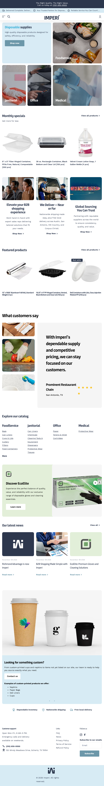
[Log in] (100, 17)
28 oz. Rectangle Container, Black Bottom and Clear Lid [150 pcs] (51, 162)
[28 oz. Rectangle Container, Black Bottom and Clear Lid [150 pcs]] (52, 142)
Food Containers (9, 449)
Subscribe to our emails (91, 740)
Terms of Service (63, 744)
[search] (8, 17)
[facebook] (84, 735)
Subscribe (90, 753)
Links (58, 728)
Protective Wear (35, 449)
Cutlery (5, 442)
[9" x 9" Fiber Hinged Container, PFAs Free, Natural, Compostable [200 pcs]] (18, 142)
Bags (4, 431)
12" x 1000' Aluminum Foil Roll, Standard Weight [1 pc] (18, 293)
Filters (5, 445)
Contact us (12, 676)
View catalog (3, 17)
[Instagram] (81, 734)
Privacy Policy (62, 740)
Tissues (31, 452)
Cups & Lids (7, 438)
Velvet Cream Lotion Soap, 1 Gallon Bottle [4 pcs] (83, 162)
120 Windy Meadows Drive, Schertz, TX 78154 (27, 750)
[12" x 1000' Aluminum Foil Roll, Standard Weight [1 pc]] (18, 270)
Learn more (15, 507)
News (58, 737)
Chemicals (32, 435)
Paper (55, 431)
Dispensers (33, 445)
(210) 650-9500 (60, 5)
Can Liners (7, 435)
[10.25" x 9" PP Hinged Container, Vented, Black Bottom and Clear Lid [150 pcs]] (52, 269)
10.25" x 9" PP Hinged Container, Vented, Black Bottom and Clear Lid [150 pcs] (51, 293)
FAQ (58, 733)
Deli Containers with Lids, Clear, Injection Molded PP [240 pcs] (85, 293)
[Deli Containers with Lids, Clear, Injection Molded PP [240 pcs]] (86, 270)
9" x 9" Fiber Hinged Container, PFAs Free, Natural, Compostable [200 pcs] (17, 164)
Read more (95, 483)
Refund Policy (62, 748)
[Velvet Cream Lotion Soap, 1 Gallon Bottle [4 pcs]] (86, 142)
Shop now (14, 43)
